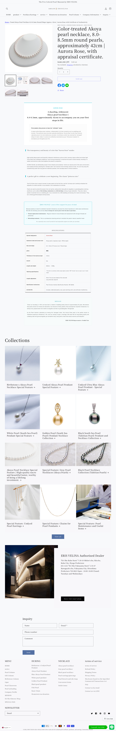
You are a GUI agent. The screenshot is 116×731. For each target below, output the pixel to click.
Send (28, 652)
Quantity (60, 68)
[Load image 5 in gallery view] (10, 92)
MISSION (8, 695)
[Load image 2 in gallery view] (22, 80)
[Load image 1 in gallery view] (10, 80)
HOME (7, 666)
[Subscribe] (38, 713)
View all (58, 537)
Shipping (70, 65)
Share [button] (62, 90)
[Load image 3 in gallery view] (35, 80)
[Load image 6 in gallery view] (22, 92)
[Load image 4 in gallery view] (47, 80)
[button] (7, 9)
